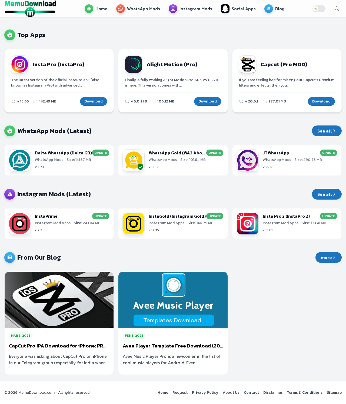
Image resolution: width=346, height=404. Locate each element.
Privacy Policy (205, 392)
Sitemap (334, 392)
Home (163, 392)
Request (180, 392)
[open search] (337, 9)
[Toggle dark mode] (318, 8)
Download (93, 101)
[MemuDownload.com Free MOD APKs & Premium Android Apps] (30, 8)
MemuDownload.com (36, 392)
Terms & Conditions (304, 392)
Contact (251, 392)
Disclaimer (272, 392)
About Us (231, 392)
